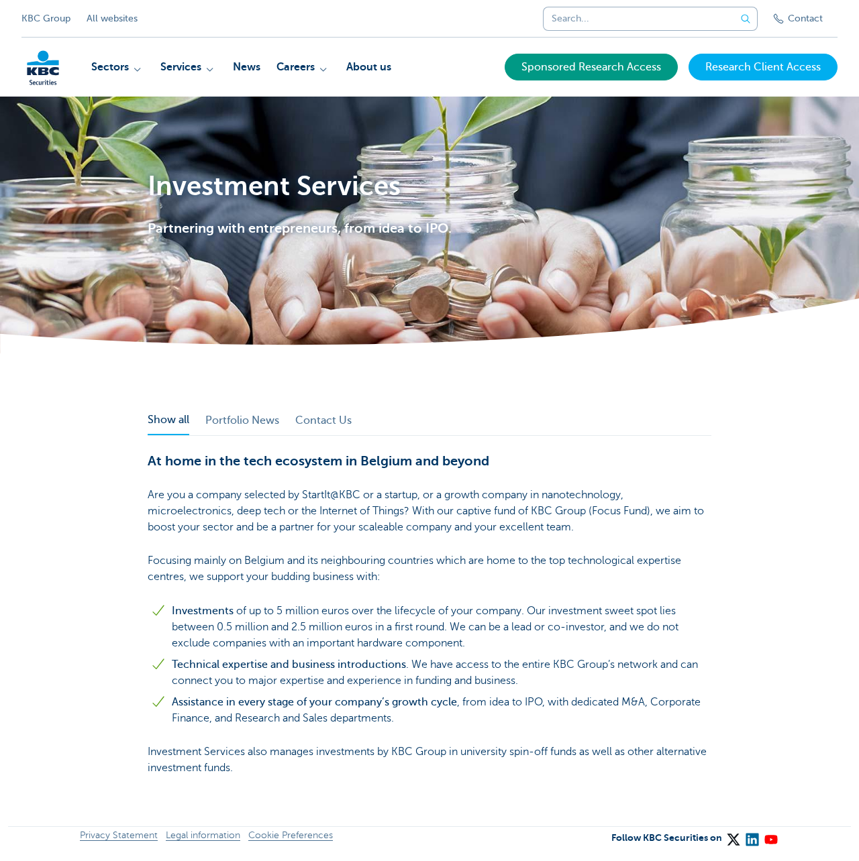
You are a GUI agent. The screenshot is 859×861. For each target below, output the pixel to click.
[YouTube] (770, 835)
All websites (112, 18)
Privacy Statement (119, 835)
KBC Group (45, 18)
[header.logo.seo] (42, 67)
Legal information (203, 835)
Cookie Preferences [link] (290, 835)
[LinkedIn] (752, 835)
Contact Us (323, 420)
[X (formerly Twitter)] (733, 835)
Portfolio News (242, 420)
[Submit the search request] (746, 19)
